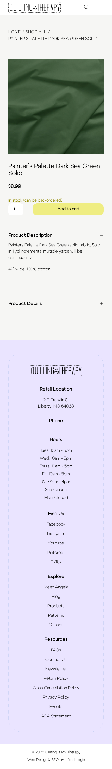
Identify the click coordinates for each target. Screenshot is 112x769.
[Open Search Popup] (87, 7)
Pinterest (56, 552)
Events (56, 707)
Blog (56, 596)
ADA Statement (56, 716)
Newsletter (56, 669)
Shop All (36, 32)
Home (14, 32)
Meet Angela (56, 587)
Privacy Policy (56, 697)
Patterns (56, 615)
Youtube (56, 543)
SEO (55, 760)
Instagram (56, 534)
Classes (56, 625)
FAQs (56, 650)
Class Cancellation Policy (56, 688)
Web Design (37, 760)
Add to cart (68, 209)
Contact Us (56, 659)
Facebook (56, 524)
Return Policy (56, 678)
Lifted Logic (75, 760)
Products (56, 606)
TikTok (56, 562)
